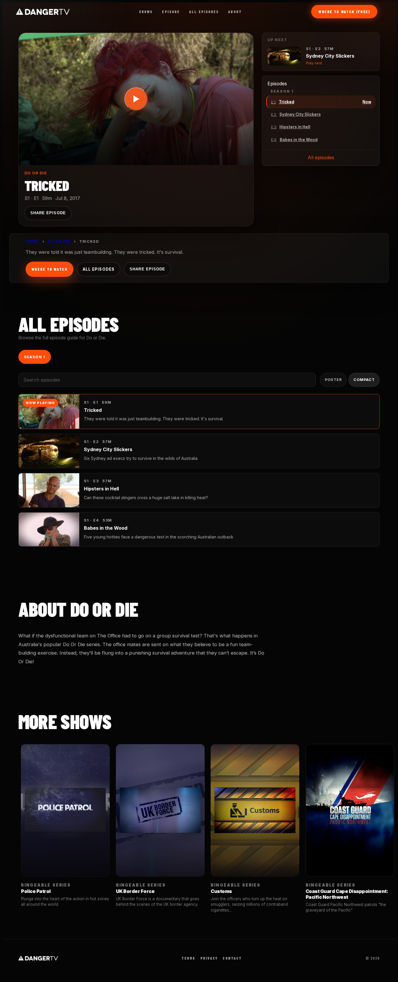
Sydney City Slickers (108, 449)
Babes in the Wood (105, 528)
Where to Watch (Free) (344, 11)
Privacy (209, 958)
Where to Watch (49, 269)
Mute (198, 154)
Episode (171, 11)
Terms (189, 958)
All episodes (321, 157)
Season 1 (34, 356)
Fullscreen (230, 154)
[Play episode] (136, 99)
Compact (364, 379)
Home (32, 241)
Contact (232, 958)
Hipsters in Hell (101, 489)
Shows (146, 11)
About (235, 11)
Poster (333, 379)
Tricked (93, 410)
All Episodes (204, 11)
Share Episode (48, 213)
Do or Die (35, 173)
